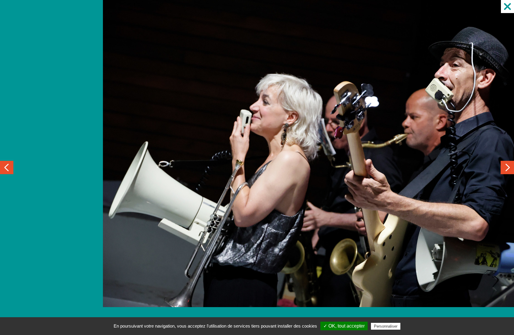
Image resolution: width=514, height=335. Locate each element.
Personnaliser (385, 326)
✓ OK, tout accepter (344, 325)
